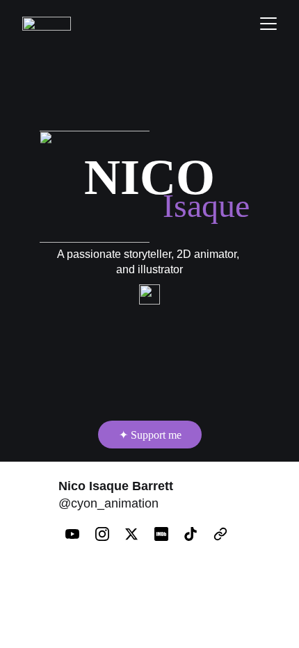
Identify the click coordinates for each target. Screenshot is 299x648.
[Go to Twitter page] (138, 534)
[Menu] (268, 23)
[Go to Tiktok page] (197, 534)
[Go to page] (220, 534)
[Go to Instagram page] (109, 534)
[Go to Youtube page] (79, 534)
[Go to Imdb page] (168, 534)
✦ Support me (150, 435)
